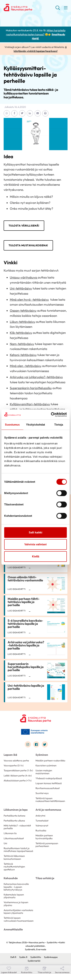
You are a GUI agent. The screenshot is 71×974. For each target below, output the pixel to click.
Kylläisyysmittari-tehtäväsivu (30, 404)
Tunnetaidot (42, 820)
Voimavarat (42, 825)
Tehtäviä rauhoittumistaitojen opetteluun (14, 866)
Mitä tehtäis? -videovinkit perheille (17, 827)
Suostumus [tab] (12, 424)
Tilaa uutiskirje (45, 878)
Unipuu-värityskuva (24, 277)
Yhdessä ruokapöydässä (49, 778)
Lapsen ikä (10, 754)
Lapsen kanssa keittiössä (49, 783)
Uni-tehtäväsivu (21, 288)
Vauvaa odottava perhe (16, 760)
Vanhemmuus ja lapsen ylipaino (16, 903)
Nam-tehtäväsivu (22, 344)
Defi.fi (13, 957)
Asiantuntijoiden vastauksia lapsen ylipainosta (18, 911)
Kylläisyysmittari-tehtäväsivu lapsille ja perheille (30, 74)
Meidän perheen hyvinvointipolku (44, 837)
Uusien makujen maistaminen (44, 772)
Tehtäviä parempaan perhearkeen (47, 844)
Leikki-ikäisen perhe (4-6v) (18, 775)
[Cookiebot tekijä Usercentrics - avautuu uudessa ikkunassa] (51, 414)
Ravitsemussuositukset (48, 788)
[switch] (61, 493)
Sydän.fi (23, 957)
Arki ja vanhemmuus (48, 809)
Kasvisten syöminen (46, 765)
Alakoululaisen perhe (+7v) (17, 780)
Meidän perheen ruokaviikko (50, 760)
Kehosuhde (11, 878)
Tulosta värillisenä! (24, 225)
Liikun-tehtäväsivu (22, 322)
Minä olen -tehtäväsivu (25, 366)
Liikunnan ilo (10, 833)
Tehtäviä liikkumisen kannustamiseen (14, 857)
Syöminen (42, 754)
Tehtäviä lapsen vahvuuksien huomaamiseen (18, 919)
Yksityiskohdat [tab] (35, 424)
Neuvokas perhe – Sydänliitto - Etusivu (30, 7)
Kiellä (35, 556)
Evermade (41, 949)
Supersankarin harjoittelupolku (31, 388)
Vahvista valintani (35, 544)
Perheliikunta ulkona (14, 820)
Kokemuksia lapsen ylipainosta (14, 896)
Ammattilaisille (13, 929)
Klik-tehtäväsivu (21, 333)
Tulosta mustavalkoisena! (28, 245)
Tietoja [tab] (58, 424)
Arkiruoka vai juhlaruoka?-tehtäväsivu (36, 377)
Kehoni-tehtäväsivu (23, 355)
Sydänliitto (35, 957)
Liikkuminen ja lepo (16, 809)
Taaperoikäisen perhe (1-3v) (18, 770)
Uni (5, 843)
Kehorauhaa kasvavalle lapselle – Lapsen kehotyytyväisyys (16, 886)
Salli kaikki (35, 532)
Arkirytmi (40, 815)
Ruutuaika (41, 830)
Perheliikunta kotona (14, 815)
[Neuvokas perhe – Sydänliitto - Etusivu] (35, 718)
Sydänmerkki (34, 960)
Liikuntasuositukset (14, 838)
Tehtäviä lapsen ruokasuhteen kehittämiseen (50, 799)
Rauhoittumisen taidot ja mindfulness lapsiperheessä (18, 849)
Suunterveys (42, 793)
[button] (57, 9)
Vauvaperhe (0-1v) (13, 765)
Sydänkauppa (51, 957)
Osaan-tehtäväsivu (23, 310)
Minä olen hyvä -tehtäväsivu (29, 299)
